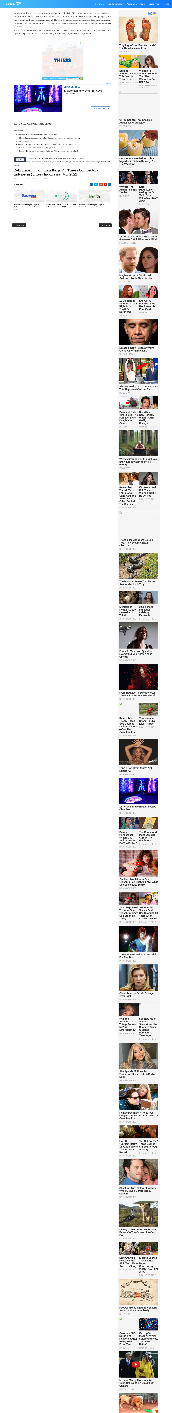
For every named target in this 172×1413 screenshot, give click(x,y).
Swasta (51, 179)
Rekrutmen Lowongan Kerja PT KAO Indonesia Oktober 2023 (61, 206)
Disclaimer (154, 3)
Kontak (166, 3)
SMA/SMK (43, 179)
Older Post (105, 225)
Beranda (99, 3)
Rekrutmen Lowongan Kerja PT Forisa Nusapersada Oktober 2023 (93, 206)
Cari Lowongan (115, 3)
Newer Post (19, 225)
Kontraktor (33, 179)
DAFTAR (20, 160)
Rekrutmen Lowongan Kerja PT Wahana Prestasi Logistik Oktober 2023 (28, 207)
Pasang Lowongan (135, 3)
